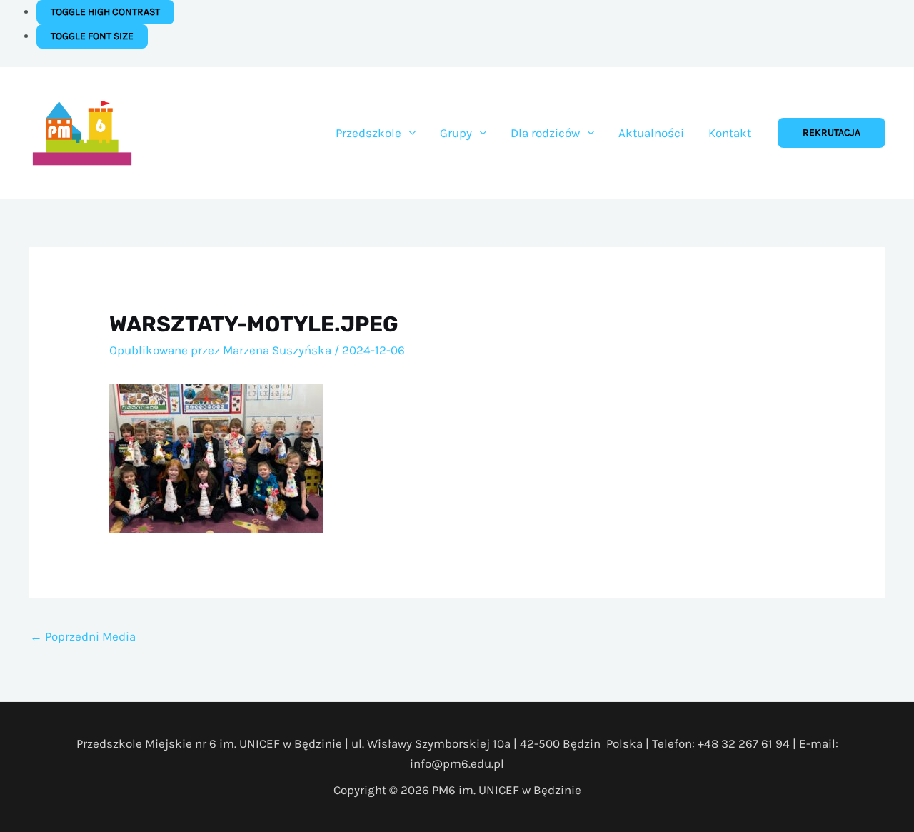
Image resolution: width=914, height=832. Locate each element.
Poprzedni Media (83, 636)
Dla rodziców (545, 133)
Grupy (456, 133)
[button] (831, 133)
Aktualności (651, 133)
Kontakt (729, 133)
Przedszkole (368, 133)
